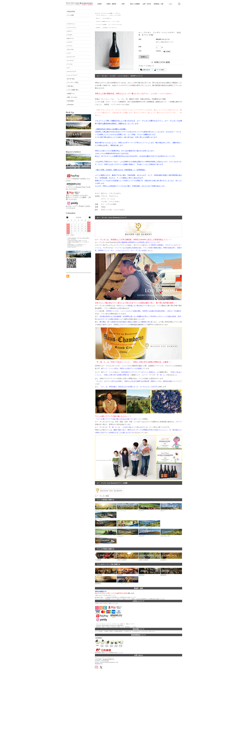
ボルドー (69, 31)
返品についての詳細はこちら (147, 65)
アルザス (69, 35)
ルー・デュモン (116, 21)
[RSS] (67, 276)
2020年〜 (98, 27)
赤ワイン (98, 18)
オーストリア (71, 57)
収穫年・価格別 (111, 4)
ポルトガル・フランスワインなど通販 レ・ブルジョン (107, 13)
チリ (68, 68)
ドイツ (69, 53)
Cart (170, 4)
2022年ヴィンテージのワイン (110, 27)
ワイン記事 (70, 15)
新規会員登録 (71, 11)
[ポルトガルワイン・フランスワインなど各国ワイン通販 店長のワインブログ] (78, 252)
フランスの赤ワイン (107, 18)
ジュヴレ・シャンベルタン (115, 15)
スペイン (69, 45)
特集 (123, 4)
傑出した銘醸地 (135, 4)
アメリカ (69, 64)
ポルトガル (70, 49)
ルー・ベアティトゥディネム (115, 24)
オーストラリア (71, 71)
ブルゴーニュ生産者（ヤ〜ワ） (103, 21)
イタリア (69, 42)
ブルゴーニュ (71, 24)
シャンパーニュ (71, 27)
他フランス (70, 38)
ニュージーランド (72, 75)
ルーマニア (70, 60)
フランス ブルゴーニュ (101, 15)
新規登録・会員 (158, 4)
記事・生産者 (147, 4)
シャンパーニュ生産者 (101, 24)
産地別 (99, 4)
